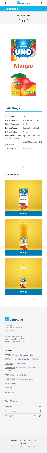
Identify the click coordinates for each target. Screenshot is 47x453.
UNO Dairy (24, 375)
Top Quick (36, 359)
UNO (19, 359)
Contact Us (9, 392)
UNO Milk (8, 371)
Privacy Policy (29, 447)
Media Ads (9, 388)
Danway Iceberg (19, 363)
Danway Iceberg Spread (25, 379)
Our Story (14, 355)
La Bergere (14, 375)
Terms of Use (17, 447)
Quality (32, 355)
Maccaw (13, 359)
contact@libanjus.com (20, 342)
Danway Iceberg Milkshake (25, 368)
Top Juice (27, 359)
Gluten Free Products (13, 384)
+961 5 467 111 (17, 337)
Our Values (24, 355)
